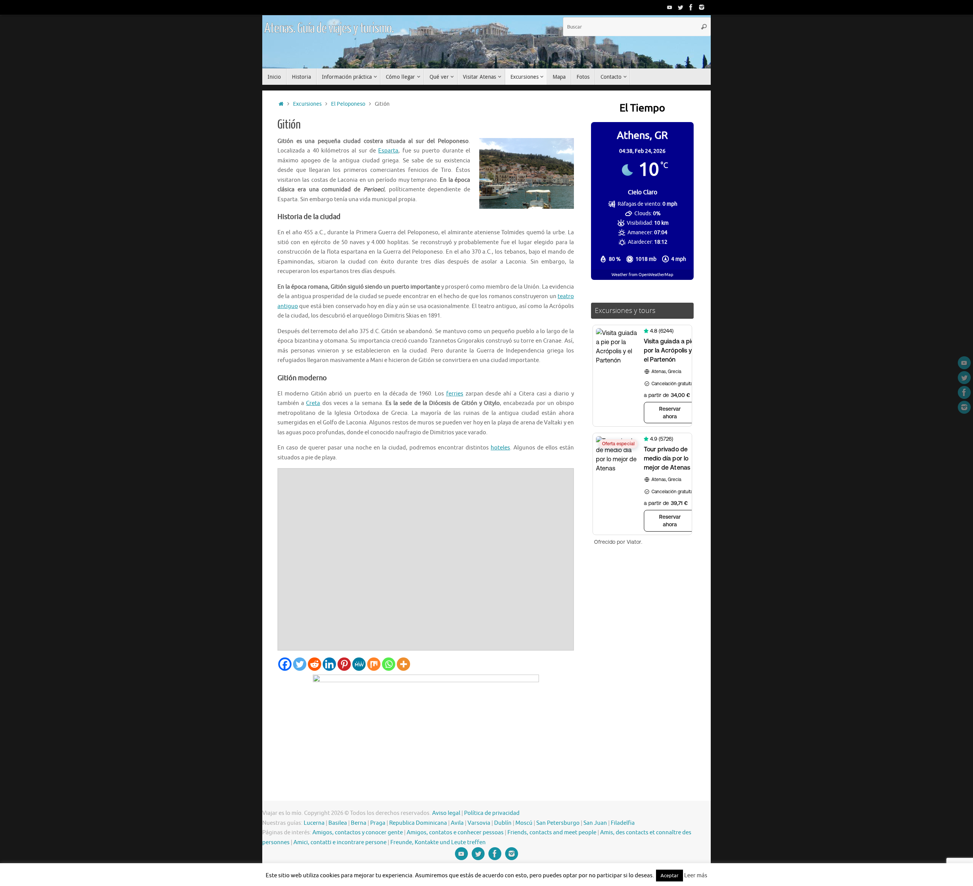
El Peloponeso (348, 104)
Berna (358, 823)
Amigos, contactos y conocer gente (357, 832)
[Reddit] (314, 664)
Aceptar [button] (669, 875)
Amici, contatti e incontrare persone (340, 842)
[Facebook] (691, 7)
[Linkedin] (329, 664)
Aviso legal (446, 813)
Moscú (523, 823)
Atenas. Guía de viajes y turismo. (328, 28)
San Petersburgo (558, 823)
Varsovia (478, 823)
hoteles (500, 447)
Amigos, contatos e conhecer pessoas (455, 832)
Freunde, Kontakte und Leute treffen (438, 842)
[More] (403, 664)
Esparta (388, 150)
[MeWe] (359, 664)
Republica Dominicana (418, 823)
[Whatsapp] (388, 664)
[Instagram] (701, 7)
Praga (377, 823)
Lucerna (314, 823)
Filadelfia (623, 823)
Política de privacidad (492, 813)
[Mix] (373, 664)
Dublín (503, 823)
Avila (457, 823)
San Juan (595, 823)
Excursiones (307, 104)
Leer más (695, 875)
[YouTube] (669, 7)
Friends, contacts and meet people (551, 832)
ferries (454, 393)
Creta (313, 403)
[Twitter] (680, 7)
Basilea (337, 823)
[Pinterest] (344, 664)
